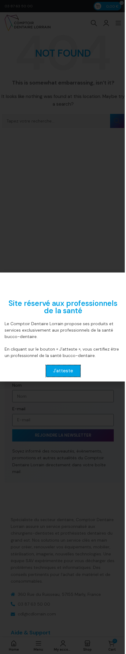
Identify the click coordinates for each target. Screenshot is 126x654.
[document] (63, 327)
